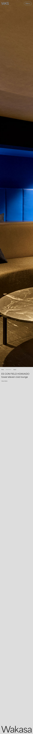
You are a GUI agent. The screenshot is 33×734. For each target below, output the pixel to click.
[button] (2, 369)
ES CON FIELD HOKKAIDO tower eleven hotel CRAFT (15, 376)
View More (4, 381)
